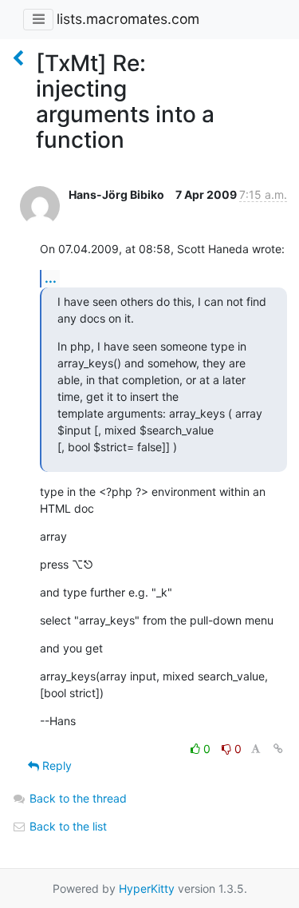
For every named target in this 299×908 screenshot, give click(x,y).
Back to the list (66, 826)
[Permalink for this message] (278, 749)
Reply (55, 765)
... (51, 278)
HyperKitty (147, 888)
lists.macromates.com (128, 18)
